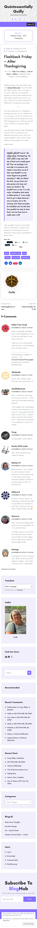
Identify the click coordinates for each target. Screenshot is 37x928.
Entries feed (11, 856)
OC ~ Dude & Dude (11, 830)
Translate (20, 590)
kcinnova (15, 516)
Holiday (7, 257)
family (6, 253)
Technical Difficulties (21, 734)
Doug (14, 432)
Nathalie (10, 728)
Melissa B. (16, 492)
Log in (9, 852)
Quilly (12, 292)
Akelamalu (16, 372)
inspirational (16, 257)
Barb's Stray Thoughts (12, 822)
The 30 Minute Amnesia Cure (17, 770)
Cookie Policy (6, 920)
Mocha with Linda (19, 446)
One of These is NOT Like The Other (17, 782)
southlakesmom (18, 389)
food (24, 253)
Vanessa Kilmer (12, 738)
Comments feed (12, 860)
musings (15, 549)
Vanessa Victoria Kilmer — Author (16, 835)
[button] (31, 24)
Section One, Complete (15, 777)
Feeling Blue (11, 773)
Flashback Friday (15, 253)
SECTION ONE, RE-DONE (23, 713)
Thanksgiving (25, 257)
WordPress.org (12, 864)
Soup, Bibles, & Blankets (15, 758)
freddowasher (12, 707)
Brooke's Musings (11, 826)
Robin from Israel (19, 325)
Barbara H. (16, 463)
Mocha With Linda (13, 88)
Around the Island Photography (22, 360)
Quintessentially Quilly (18, 9)
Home (17, 33)
